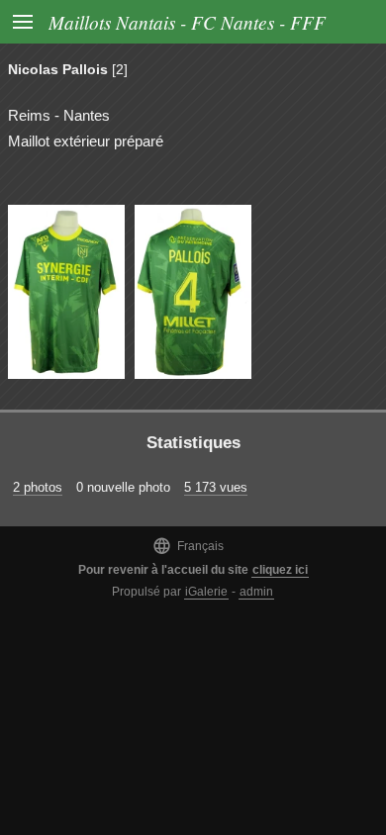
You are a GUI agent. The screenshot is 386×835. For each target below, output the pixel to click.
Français (188, 545)
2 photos (37, 487)
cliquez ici (280, 570)
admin (256, 592)
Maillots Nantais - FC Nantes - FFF (187, 22)
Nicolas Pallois (58, 69)
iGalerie (206, 592)
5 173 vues (215, 487)
